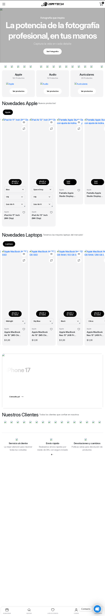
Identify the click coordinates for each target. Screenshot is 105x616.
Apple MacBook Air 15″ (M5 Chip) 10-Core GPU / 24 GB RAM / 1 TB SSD (95, 202)
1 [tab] (51, 454)
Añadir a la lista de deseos (24, 212)
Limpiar (25, 206)
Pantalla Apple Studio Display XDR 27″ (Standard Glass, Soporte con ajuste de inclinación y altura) (67, 195)
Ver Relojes (52, 51)
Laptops (9, 244)
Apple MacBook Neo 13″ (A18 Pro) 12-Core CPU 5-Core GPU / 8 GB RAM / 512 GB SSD (40, 334)
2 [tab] (53, 454)
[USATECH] (52, 4)
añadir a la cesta (15, 182)
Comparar (24, 128)
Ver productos (18, 91)
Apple (8, 112)
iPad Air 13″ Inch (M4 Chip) (12, 217)
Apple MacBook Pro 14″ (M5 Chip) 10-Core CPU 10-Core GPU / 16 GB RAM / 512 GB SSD (95, 334)
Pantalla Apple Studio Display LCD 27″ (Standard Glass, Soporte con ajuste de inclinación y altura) (40, 195)
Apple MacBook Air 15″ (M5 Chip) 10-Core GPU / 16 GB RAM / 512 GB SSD (12, 334)
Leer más (41, 182)
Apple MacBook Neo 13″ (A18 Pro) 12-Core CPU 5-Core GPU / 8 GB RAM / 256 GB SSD (67, 334)
